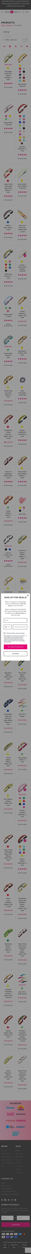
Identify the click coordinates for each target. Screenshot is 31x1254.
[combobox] (8, 627)
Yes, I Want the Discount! (15, 647)
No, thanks (15, 654)
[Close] (28, 595)
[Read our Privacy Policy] (26, 636)
